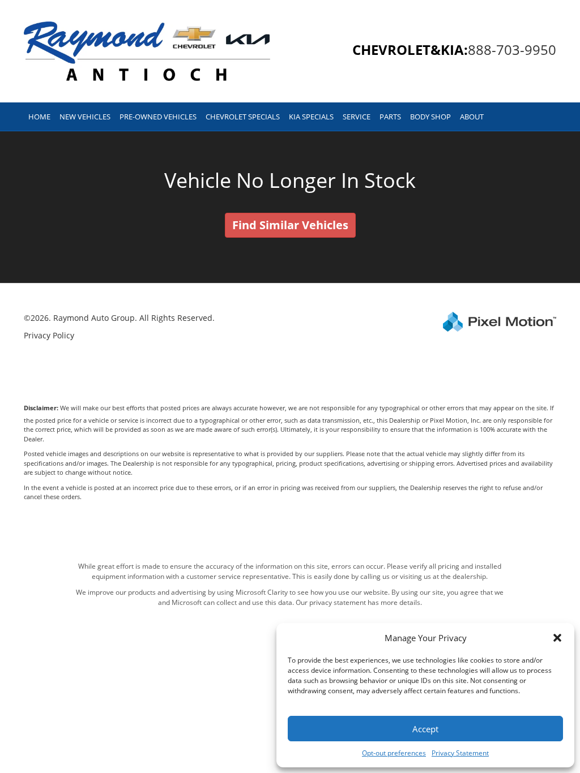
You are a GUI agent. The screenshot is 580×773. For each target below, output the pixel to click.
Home (39, 116)
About (472, 116)
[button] (557, 637)
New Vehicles (84, 116)
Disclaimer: (41, 407)
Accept (425, 729)
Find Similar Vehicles (290, 225)
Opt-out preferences (394, 753)
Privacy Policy (49, 335)
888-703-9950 (512, 49)
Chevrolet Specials (243, 116)
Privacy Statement (460, 753)
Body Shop (430, 116)
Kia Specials (311, 116)
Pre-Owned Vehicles (158, 116)
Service (356, 116)
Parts (390, 116)
